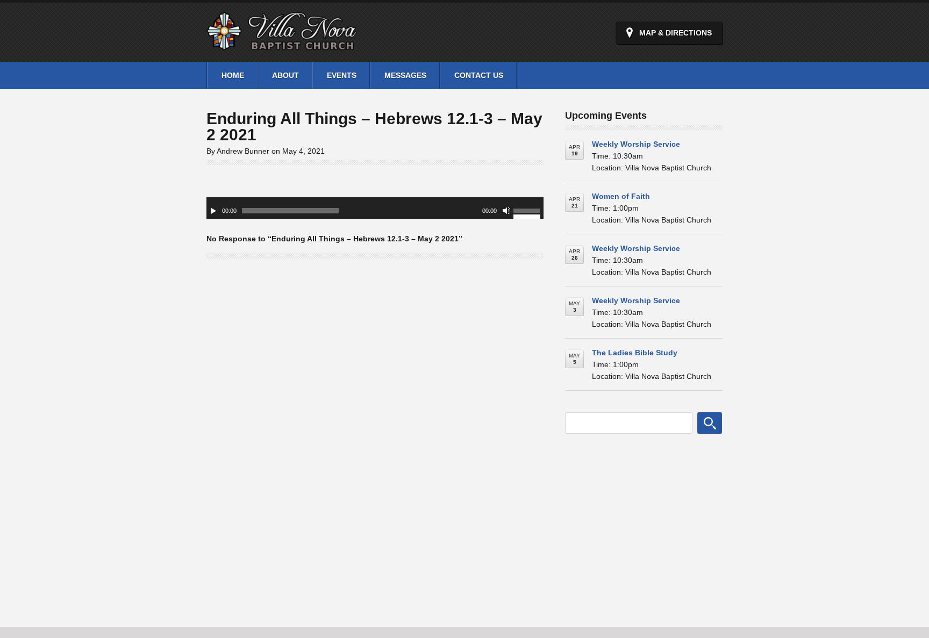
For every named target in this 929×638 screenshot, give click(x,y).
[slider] (528, 212)
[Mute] (506, 210)
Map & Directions (675, 32)
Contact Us (478, 75)
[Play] (213, 210)
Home (232, 75)
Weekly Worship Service (636, 144)
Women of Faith (621, 196)
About (285, 75)
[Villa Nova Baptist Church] (281, 44)
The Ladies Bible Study (634, 352)
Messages (405, 75)
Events (341, 75)
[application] (375, 208)
